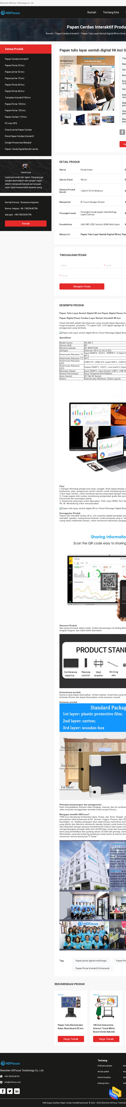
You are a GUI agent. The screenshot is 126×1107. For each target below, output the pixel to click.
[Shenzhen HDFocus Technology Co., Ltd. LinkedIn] (17, 1091)
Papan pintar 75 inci (14, 78)
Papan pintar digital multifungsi (91, 960)
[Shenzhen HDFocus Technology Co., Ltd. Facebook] (122, 132)
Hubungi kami (103, 1083)
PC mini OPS (11, 123)
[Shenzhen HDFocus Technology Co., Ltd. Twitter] (10, 1091)
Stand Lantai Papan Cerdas (18, 130)
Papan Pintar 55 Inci (14, 65)
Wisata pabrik (103, 1072)
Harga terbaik (70, 1039)
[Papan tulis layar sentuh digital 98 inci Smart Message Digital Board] (71, 1007)
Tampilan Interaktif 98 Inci (18, 97)
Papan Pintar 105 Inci (15, 110)
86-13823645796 (29, 208)
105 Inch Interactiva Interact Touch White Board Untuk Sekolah (104, 1028)
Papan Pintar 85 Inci (14, 84)
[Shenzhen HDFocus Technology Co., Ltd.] (10, 12)
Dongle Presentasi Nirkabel (18, 142)
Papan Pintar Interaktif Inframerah (93, 968)
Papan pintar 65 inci (14, 72)
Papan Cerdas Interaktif (67, 33)
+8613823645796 (23, 214)
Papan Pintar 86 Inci (14, 91)
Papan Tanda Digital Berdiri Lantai (21, 149)
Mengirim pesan (82, 286)
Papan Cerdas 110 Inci (16, 117)
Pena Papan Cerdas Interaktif (19, 136)
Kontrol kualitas (104, 1077)
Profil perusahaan (105, 1066)
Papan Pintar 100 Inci (15, 104)
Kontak (26, 223)
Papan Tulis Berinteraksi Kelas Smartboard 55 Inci (70, 1027)
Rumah (49, 33)
